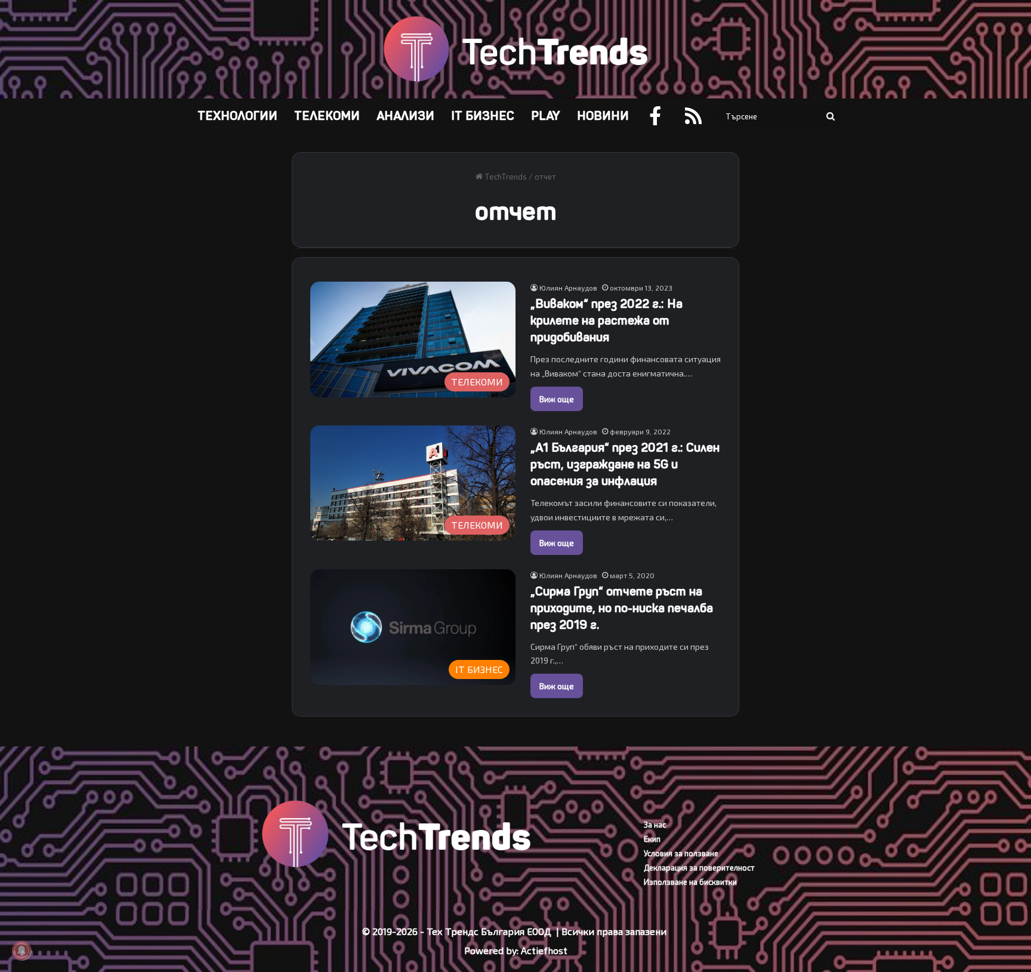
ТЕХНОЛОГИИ (237, 116)
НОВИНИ (603, 116)
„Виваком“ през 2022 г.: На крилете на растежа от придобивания (606, 321)
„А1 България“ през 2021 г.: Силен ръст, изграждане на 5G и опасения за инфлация (625, 464)
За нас (655, 824)
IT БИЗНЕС (482, 116)
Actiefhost (544, 950)
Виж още (556, 399)
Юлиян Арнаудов (568, 287)
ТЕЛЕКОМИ (327, 116)
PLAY (545, 116)
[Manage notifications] (21, 950)
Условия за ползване (681, 853)
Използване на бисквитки (690, 882)
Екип (652, 839)
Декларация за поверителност (699, 867)
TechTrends (505, 176)
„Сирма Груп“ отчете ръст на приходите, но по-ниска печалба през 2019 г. (621, 608)
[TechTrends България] (515, 49)
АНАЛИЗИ (405, 116)
